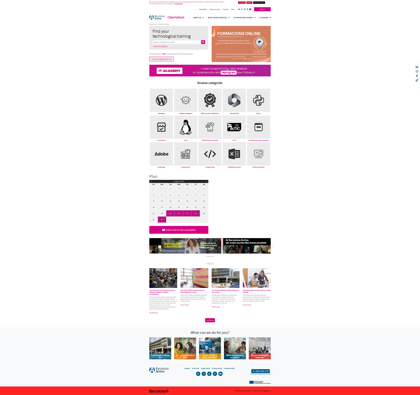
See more (210, 320)
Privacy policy (217, 368)
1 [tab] (206, 256)
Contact (225, 9)
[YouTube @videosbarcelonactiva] (250, 9)
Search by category (160, 46)
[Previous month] (151, 181)
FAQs (233, 9)
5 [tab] (213, 256)
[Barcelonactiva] (157, 17)
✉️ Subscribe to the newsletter (179, 230)
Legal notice (205, 368)
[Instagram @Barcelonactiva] (242, 9)
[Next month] (206, 181)
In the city (195, 368)
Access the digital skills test (161, 59)
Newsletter (203, 9)
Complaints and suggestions (261, 391)
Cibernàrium (175, 17)
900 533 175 (262, 371)
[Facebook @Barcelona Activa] (247, 9)
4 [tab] (211, 256)
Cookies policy (229, 368)
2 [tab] (208, 256)
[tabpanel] (179, 246)
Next (271, 247)
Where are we (215, 9)
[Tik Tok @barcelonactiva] (245, 9)
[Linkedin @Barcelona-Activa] (239, 9)
